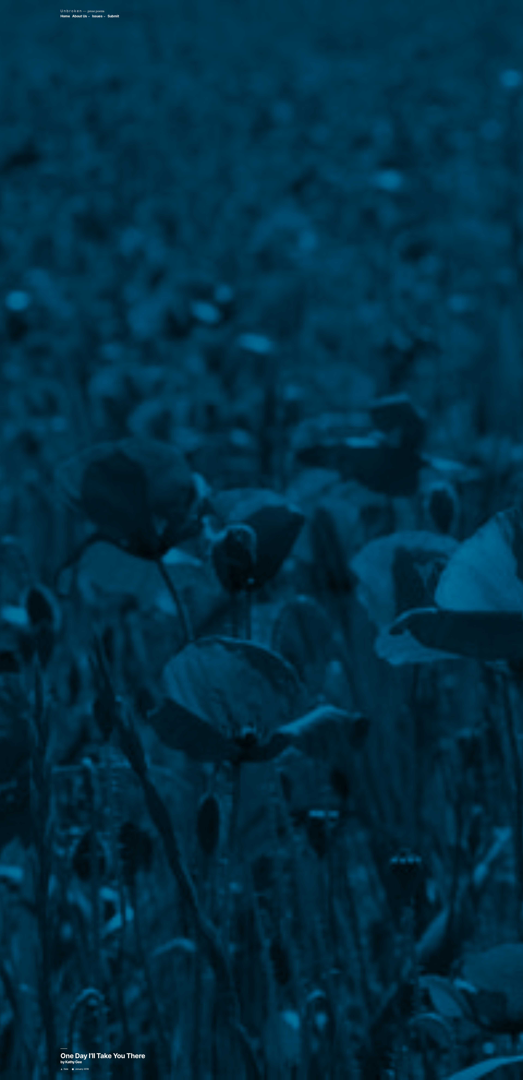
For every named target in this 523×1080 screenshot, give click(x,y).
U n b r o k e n (70, 11)
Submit (113, 16)
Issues (97, 16)
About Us (79, 16)
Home (65, 16)
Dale (66, 1069)
